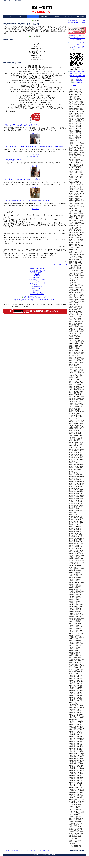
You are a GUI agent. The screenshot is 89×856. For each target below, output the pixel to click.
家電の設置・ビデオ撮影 (37, 279)
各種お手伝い (37, 277)
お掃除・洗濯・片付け (37, 268)
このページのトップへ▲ (77, 850)
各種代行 (37, 275)
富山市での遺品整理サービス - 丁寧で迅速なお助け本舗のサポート (28, 201)
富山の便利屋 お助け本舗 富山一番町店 (12, 0)
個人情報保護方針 (45, 850)
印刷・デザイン (37, 286)
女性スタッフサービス (37, 294)
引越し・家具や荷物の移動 (37, 270)
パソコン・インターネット (37, 283)
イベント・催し (37, 288)
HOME (9, 16)
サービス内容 (32, 16)
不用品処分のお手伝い (37, 272)
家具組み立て (37, 292)
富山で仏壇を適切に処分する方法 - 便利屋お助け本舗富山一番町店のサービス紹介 (34, 146)
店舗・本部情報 (34, 850)
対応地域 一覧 (75, 85)
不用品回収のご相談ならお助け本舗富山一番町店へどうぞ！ (26, 179)
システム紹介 (80, 16)
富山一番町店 (41, 7)
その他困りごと (37, 290)
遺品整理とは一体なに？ (14, 160)
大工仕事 (37, 281)
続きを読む (35, 133)
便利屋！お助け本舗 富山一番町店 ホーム (17, 850)
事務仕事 (37, 285)
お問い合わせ (68, 16)
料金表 (21, 16)
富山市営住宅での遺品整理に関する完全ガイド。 (22, 125)
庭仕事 (37, 274)
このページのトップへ (60, 264)
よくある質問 (44, 16)
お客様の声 (56, 16)
